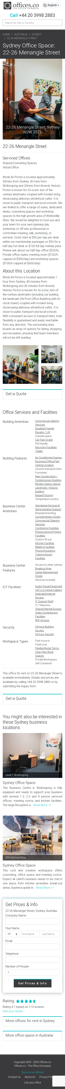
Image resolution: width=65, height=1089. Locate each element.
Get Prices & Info (32, 983)
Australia (20, 34)
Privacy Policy (47, 1077)
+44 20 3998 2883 (37, 15)
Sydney (37, 34)
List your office (32, 1082)
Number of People (17, 966)
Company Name (15, 915)
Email (8, 941)
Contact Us (14, 1077)
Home (6, 34)
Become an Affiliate (33, 1072)
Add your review (13, 1011)
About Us (30, 1077)
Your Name (12, 928)
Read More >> (42, 805)
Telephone (12, 953)
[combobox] (51, 5)
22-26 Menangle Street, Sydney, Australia (31, 911)
